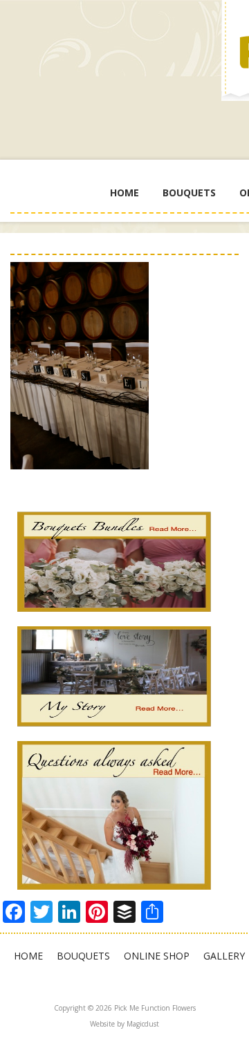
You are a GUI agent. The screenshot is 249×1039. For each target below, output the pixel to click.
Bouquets (189, 192)
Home (124, 192)
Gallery (224, 955)
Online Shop (157, 955)
